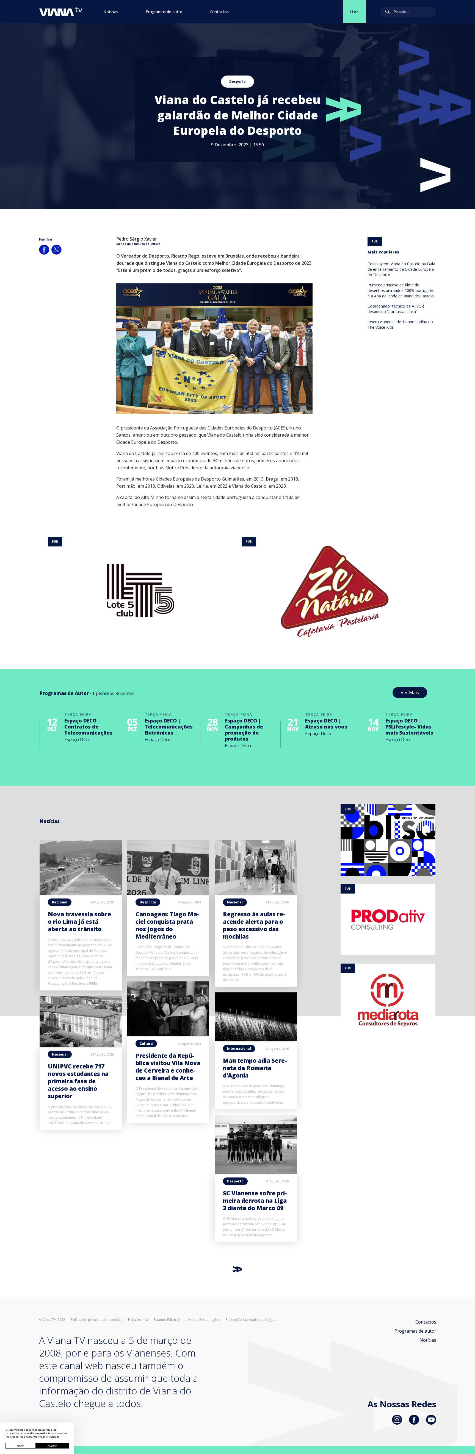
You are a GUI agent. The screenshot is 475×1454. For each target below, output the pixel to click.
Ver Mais (410, 693)
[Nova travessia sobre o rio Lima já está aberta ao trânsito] (81, 893)
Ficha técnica (138, 1320)
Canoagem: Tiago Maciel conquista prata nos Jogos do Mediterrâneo (167, 925)
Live (354, 11)
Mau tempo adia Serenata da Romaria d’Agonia (255, 1068)
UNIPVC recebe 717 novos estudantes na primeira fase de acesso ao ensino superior (78, 1081)
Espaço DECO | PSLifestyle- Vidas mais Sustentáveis (409, 726)
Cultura (146, 1043)
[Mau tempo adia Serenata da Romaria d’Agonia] (256, 1040)
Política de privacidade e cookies (96, 1320)
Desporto (237, 81)
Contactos (219, 11)
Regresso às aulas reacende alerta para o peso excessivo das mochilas (254, 925)
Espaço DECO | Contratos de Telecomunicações (88, 726)
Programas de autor (164, 11)
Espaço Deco (77, 739)
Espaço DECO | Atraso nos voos (326, 723)
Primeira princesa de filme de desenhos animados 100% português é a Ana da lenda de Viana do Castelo (401, 290)
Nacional (60, 1054)
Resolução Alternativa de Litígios (251, 1320)
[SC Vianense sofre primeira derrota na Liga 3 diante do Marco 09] (256, 1172)
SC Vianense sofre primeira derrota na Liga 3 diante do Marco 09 (255, 1200)
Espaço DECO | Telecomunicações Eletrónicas (169, 726)
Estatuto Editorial (167, 1320)
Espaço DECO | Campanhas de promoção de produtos (244, 729)
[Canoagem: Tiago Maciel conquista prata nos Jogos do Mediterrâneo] (168, 893)
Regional (59, 902)
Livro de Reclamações (203, 1320)
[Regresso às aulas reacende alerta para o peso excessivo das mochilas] (256, 893)
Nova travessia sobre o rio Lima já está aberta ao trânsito (79, 921)
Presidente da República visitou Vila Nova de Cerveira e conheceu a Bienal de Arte (168, 1067)
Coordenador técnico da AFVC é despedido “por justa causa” (396, 308)
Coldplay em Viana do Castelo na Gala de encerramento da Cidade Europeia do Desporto (401, 269)
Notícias (110, 11)
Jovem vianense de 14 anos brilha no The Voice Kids (400, 324)
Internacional (239, 1048)
